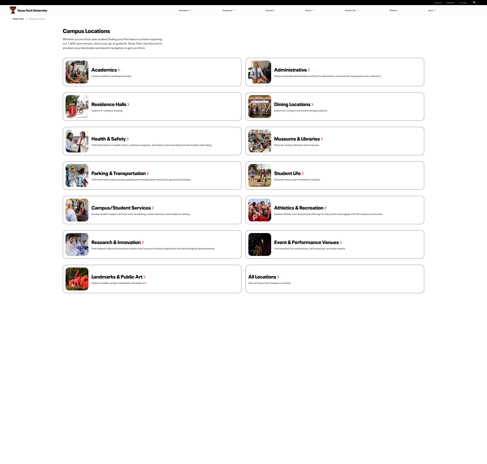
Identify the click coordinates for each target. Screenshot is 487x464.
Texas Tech (18, 19)
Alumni (308, 10)
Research (270, 10)
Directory (438, 2)
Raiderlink (450, 2)
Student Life (350, 10)
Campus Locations (37, 19)
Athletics (393, 10)
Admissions (184, 10)
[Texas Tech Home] (8, 10)
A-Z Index (463, 2)
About (431, 10)
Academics (227, 10)
